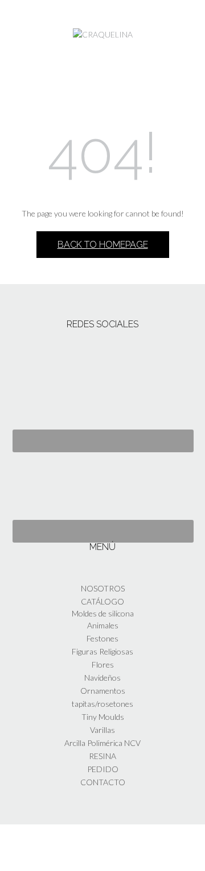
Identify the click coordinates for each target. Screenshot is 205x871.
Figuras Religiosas (102, 651)
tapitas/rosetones (102, 704)
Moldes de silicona (103, 613)
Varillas (102, 730)
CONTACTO (102, 782)
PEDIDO (102, 769)
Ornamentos (102, 690)
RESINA (102, 756)
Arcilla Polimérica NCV (102, 743)
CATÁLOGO (102, 601)
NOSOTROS (103, 588)
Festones (102, 638)
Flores (103, 664)
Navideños (102, 677)
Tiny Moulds (102, 717)
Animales (102, 625)
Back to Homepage (103, 244)
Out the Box (118, 847)
